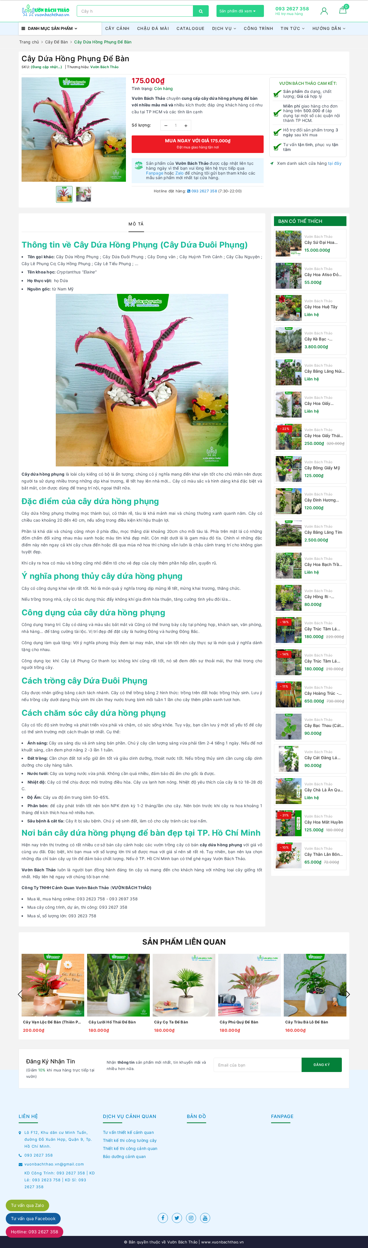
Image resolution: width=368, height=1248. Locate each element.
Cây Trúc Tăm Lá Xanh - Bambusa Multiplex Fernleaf (321, 661)
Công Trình (258, 28)
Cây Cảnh (117, 28)
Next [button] (348, 994)
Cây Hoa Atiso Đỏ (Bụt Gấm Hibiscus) (323, 274)
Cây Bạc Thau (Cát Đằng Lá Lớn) (322, 725)
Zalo (179, 173)
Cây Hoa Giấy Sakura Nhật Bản (320, 403)
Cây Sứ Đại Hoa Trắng (319, 242)
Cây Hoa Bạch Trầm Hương (323, 564)
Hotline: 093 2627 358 (34, 1231)
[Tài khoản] (324, 11)
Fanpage (154, 173)
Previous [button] (20, 994)
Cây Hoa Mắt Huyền (323, 822)
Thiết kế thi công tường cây (130, 1140)
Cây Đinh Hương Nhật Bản (320, 500)
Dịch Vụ (222, 28)
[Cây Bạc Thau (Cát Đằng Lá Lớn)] (289, 727)
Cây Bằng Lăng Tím (323, 532)
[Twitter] (177, 1218)
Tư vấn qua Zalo (27, 1205)
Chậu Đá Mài (153, 28)
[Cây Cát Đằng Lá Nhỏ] (289, 759)
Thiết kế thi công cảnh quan (130, 1148)
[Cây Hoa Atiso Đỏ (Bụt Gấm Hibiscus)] (289, 276)
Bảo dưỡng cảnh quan (124, 1156)
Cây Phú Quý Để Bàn (239, 1022)
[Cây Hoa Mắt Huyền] (289, 823)
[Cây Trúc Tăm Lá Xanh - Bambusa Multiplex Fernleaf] (289, 662)
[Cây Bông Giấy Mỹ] (289, 469)
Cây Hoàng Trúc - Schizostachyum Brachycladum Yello (323, 693)
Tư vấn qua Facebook (33, 1218)
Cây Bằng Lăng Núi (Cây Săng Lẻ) (322, 371)
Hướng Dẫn (328, 28)
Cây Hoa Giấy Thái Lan (322, 436)
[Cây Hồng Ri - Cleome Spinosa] (289, 598)
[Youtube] (205, 1218)
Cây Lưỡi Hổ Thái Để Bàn (112, 1022)
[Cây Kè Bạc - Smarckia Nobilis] (289, 340)
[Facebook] (163, 1218)
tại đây (335, 163)
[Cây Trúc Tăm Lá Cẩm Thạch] (289, 630)
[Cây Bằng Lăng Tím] (289, 533)
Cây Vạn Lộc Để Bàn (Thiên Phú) (53, 1022)
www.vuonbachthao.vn (222, 1242)
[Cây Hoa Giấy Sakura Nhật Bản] (289, 405)
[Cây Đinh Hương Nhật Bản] (289, 501)
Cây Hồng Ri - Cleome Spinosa (320, 597)
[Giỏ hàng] (342, 11)
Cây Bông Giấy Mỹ (322, 467)
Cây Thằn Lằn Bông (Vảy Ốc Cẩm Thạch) (324, 854)
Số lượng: (141, 124)
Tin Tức (291, 28)
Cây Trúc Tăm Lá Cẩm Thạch (320, 629)
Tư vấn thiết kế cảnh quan (128, 1132)
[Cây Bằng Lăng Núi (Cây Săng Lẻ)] (289, 372)
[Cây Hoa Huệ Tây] (289, 308)
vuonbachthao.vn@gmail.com (54, 1164)
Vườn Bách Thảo (318, 236)
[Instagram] (191, 1218)
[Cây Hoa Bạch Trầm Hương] (289, 566)
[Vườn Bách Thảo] (46, 11)
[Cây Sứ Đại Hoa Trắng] (289, 244)
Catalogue (191, 28)
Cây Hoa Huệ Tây (321, 306)
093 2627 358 (204, 191)
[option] (74, 129)
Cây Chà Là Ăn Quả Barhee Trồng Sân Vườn (323, 790)
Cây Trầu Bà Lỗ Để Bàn (306, 1022)
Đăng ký (322, 1065)
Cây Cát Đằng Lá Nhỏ (320, 758)
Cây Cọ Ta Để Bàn (171, 1022)
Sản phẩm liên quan (184, 941)
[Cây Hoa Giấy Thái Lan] (289, 437)
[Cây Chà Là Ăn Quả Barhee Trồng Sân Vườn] (289, 791)
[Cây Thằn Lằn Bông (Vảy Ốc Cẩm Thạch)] (289, 855)
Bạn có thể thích (300, 221)
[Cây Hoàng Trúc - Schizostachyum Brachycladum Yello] (289, 694)
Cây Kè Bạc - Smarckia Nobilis (320, 339)
